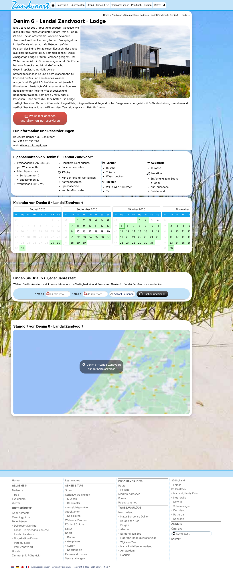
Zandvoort (62, 5)
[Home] (53, 5)
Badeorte (17, 490)
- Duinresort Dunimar (24, 525)
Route (121, 485)
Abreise (77, 293)
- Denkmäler (72, 503)
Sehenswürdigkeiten (77, 494)
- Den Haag (178, 510)
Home (15, 480)
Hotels (16, 551)
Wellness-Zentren (75, 520)
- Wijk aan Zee (127, 542)
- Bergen (123, 525)
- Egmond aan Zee (129, 533)
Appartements (20, 512)
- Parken (123, 489)
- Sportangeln (73, 549)
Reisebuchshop (127, 502)
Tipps (15, 494)
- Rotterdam (178, 514)
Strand (90, 5)
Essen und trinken (76, 554)
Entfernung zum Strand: (165, 178)
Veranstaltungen (120, 5)
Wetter (157, 5)
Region (147, 5)
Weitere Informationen (33, 145)
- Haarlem (124, 554)
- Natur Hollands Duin (184, 493)
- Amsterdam (126, 550)
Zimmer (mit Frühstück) (26, 555)
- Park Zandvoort (22, 546)
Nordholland (125, 512)
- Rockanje (177, 518)
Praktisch (136, 5)
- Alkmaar (124, 529)
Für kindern (18, 498)
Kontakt (176, 538)
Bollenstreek (178, 489)
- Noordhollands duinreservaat (137, 537)
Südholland (178, 480)
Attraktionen (72, 511)
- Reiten (70, 537)
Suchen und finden (154, 293)
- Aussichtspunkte (76, 507)
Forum (122, 498)
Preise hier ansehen (40, 118)
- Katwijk (176, 501)
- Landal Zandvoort (23, 534)
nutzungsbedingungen (40, 567)
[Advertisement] (207, 94)
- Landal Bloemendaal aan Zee (30, 529)
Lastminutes (72, 480)
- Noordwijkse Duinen (25, 538)
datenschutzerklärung (61, 567)
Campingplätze (21, 517)
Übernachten (77, 5)
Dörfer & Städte (74, 524)
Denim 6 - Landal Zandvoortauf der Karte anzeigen (103, 366)
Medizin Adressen (129, 493)
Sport (68, 532)
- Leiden (176, 484)
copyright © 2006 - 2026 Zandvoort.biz (91, 567)
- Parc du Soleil (21, 542)
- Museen (71, 498)
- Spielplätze (72, 515)
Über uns (176, 528)
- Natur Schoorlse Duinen (133, 516)
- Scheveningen (180, 506)
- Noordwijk (178, 497)
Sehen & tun (102, 5)
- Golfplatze (72, 541)
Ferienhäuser (19, 521)
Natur (68, 528)
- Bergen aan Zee (128, 520)
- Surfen (70, 545)
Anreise (40, 293)
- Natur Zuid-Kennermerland (135, 546)
